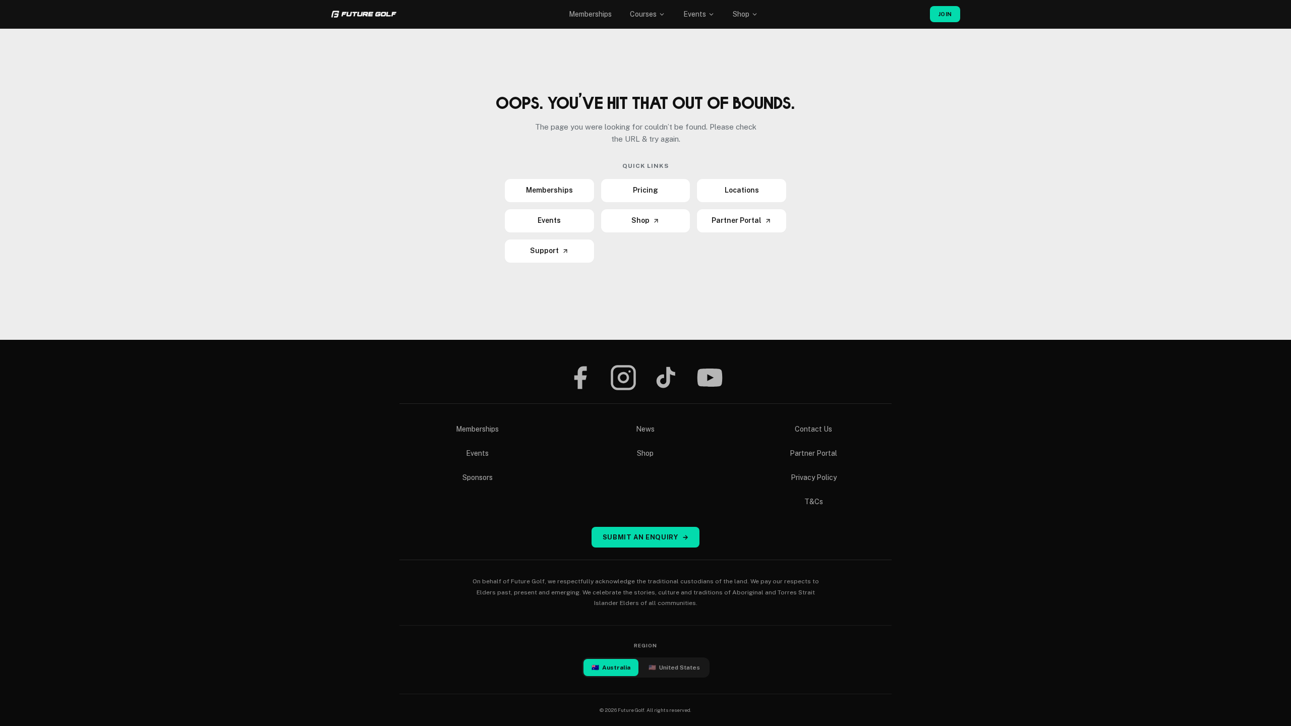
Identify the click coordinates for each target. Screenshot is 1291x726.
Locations (742, 190)
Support (544, 251)
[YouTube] (710, 377)
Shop (741, 14)
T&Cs (813, 502)
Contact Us (813, 429)
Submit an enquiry (646, 537)
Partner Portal (736, 220)
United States (674, 667)
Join (945, 14)
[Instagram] (623, 377)
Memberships (590, 14)
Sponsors (477, 477)
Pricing (645, 190)
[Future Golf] (364, 14)
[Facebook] (580, 377)
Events (694, 14)
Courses (643, 14)
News (645, 429)
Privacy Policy (814, 477)
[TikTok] (666, 377)
